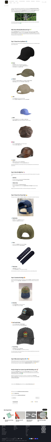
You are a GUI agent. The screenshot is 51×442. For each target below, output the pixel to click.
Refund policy (7, 440)
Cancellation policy (20, 440)
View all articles (45, 409)
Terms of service (12, 440)
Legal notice (26, 440)
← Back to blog (13, 397)
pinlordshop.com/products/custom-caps (23, 391)
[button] (12, 1)
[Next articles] (47, 418)
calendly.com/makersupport (21, 395)
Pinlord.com (4, 440)
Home (4, 5)
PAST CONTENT (7, 5)
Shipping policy (23, 440)
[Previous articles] (4, 418)
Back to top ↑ (37, 397)
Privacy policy (10, 440)
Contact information (16, 440)
